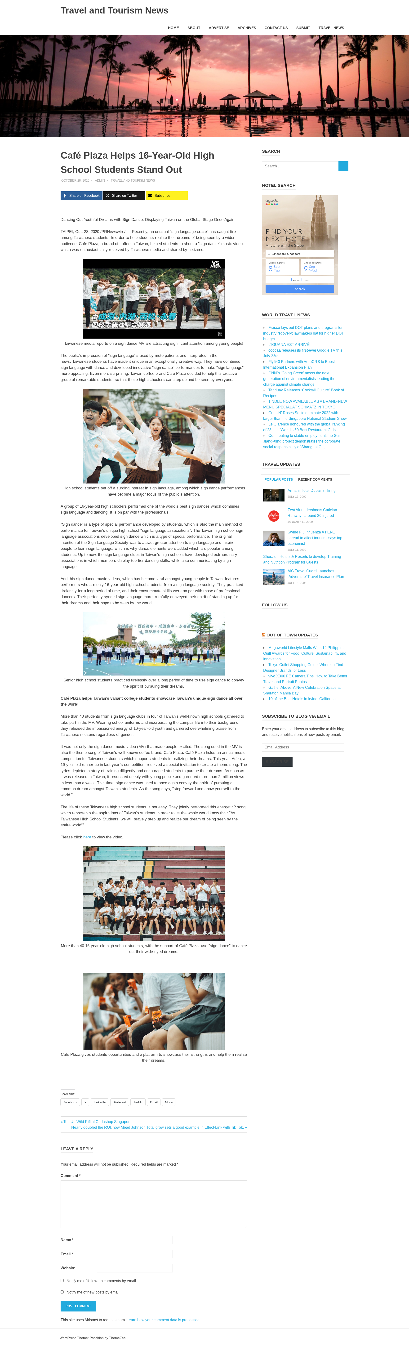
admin (100, 180)
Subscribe (277, 762)
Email (67, 1254)
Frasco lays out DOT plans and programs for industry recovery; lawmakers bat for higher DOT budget (303, 333)
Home (173, 28)
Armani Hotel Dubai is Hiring (312, 490)
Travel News (331, 28)
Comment (70, 1176)
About (193, 28)
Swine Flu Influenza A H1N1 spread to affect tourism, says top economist (315, 538)
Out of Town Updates (292, 635)
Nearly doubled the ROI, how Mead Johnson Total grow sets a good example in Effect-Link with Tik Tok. (157, 1127)
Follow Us (275, 605)
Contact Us (276, 28)
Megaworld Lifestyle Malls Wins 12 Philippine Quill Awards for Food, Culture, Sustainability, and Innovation (304, 653)
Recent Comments (315, 479)
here (87, 837)
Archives (247, 28)
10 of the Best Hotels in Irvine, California (302, 699)
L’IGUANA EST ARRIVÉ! (289, 345)
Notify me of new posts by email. (93, 1292)
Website (68, 1268)
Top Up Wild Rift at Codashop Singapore (97, 1122)
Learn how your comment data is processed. (163, 1320)
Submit (303, 28)
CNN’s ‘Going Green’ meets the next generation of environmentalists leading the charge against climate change (299, 378)
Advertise (219, 28)
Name (67, 1240)
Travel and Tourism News (115, 10)
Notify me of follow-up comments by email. (102, 1281)
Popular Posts (279, 479)
